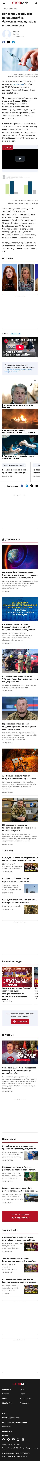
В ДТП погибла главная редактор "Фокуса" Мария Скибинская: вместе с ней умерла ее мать (20, 679)
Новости (5, 1394)
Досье (4, 1398)
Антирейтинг (25, 1403)
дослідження (18, 84)
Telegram (9, 369)
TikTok (15, 372)
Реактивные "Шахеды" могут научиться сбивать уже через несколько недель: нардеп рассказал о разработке (19, 882)
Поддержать (22, 1021)
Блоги (22, 1394)
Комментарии (12, 486)
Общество (13, 9)
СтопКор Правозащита (10, 1418)
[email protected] (22, 1456)
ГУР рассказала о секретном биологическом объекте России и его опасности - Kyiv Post (19, 828)
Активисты (6, 1427)
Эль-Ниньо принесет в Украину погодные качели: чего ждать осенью (19, 777)
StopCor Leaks (10, 1230)
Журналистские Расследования (14, 1422)
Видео (22, 1389)
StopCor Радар (7, 1403)
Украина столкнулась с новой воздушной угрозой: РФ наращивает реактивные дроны (19, 726)
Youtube (23, 369)
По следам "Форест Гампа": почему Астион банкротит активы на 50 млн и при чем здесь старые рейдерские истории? (19, 1241)
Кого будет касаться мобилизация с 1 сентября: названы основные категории (19, 902)
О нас (4, 1413)
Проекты (5, 1389)
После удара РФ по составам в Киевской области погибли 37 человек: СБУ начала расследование (18, 627)
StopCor (16, 32)
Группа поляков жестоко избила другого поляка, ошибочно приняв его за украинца (19, 1191)
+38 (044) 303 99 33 (20, 1217)
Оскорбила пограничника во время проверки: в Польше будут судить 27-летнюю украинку (19, 1149)
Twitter (29, 369)
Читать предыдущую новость (13, 465)
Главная (5, 9)
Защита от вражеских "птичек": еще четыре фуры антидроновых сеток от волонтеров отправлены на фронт (17, 993)
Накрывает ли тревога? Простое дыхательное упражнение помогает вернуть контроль (18, 1170)
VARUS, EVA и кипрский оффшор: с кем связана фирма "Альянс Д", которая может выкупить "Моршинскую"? (20, 860)
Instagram (8, 372)
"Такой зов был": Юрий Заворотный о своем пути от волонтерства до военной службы (19, 1070)
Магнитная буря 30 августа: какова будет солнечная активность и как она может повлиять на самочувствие (19, 575)
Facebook (16, 369)
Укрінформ (15, 333)
